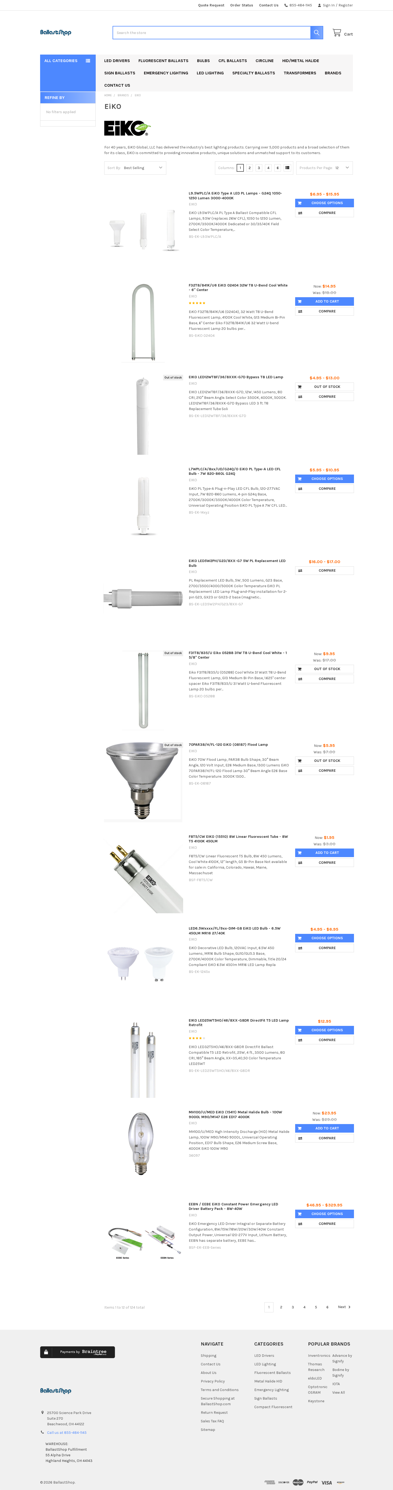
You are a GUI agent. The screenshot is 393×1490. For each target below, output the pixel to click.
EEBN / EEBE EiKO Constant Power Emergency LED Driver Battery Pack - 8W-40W (233, 1206)
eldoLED (315, 1378)
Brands (333, 72)
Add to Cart (327, 301)
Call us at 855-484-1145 (67, 1432)
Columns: (226, 168)
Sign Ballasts (119, 72)
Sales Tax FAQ (212, 1421)
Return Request (214, 1412)
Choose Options (327, 203)
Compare (327, 213)
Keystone (316, 1401)
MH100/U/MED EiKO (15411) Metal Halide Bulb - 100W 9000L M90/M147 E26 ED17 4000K (235, 1114)
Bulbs (203, 60)
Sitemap (208, 1429)
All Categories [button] (61, 60)
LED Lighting (210, 72)
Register (345, 5)
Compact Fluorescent (273, 1407)
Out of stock (327, 386)
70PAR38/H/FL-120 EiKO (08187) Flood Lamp (228, 744)
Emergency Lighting (166, 72)
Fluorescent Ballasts (163, 60)
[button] (151, 1356)
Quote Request (211, 5)
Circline (265, 60)
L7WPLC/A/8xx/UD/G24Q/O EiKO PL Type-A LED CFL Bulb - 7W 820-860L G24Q (235, 471)
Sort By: (114, 168)
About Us (209, 1372)
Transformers (300, 72)
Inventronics (319, 1355)
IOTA (336, 1384)
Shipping (208, 1355)
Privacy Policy (213, 1381)
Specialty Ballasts (253, 72)
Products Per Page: (316, 168)
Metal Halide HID (268, 1381)
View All (338, 1392)
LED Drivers (117, 60)
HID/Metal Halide (300, 60)
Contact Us (269, 5)
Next (342, 1307)
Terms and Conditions (220, 1390)
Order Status (241, 5)
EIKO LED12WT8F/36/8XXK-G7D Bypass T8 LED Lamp (236, 377)
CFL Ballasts (232, 60)
